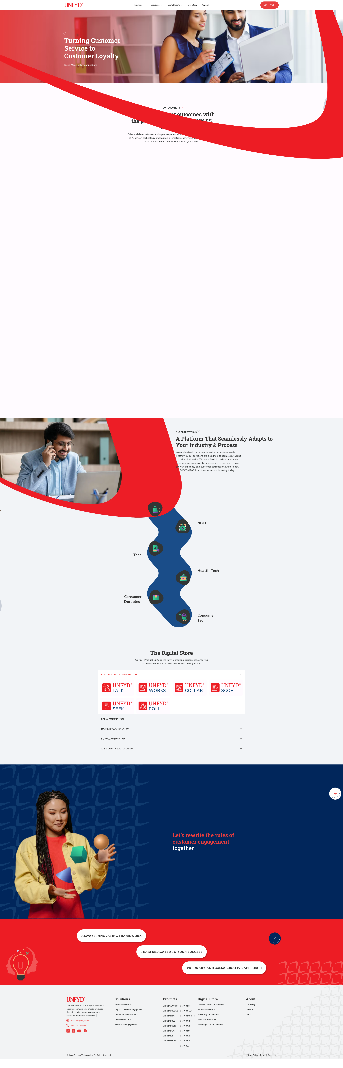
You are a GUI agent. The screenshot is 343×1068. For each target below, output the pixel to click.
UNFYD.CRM (185, 1021)
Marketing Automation (208, 1014)
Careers (206, 4)
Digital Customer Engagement (129, 1009)
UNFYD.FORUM (170, 1040)
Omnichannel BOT (123, 1019)
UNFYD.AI (184, 1046)
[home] (73, 5)
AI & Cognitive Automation (210, 1024)
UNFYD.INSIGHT (187, 1015)
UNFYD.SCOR (169, 1026)
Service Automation (207, 1019)
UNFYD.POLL (169, 1021)
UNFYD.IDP (168, 1035)
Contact (269, 4)
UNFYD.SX (185, 1035)
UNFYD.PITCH (169, 1015)
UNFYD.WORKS (170, 1006)
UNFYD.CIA (185, 1040)
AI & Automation (123, 1004)
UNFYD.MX (185, 1030)
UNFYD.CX (185, 1026)
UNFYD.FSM (185, 1006)
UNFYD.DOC (169, 1030)
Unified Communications (126, 1014)
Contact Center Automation (211, 1004)
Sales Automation (206, 1009)
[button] (139, 5)
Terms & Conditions (268, 1055)
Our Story (192, 4)
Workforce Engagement (126, 1024)
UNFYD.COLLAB (170, 1010)
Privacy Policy (252, 1055)
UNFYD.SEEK (186, 1010)
